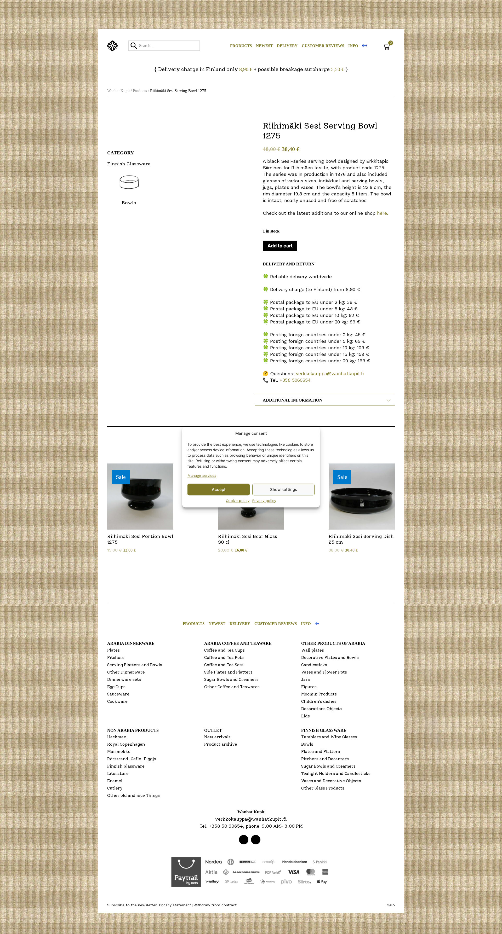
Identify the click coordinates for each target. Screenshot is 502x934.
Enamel (114, 780)
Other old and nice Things (133, 795)
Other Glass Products (322, 788)
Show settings (283, 489)
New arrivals (217, 736)
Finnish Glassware (126, 766)
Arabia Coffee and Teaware (238, 643)
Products (241, 46)
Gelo (391, 905)
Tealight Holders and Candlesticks (335, 773)
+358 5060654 (295, 380)
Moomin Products (319, 694)
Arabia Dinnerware (131, 643)
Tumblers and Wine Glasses (329, 736)
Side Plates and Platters (228, 672)
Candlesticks (314, 664)
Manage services (201, 475)
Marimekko (118, 751)
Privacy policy (264, 500)
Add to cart (280, 245)
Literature (118, 773)
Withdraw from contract (215, 905)
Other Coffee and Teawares (232, 686)
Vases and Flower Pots (324, 672)
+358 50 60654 (226, 826)
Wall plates (312, 650)
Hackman (116, 736)
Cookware (117, 701)
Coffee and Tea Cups (224, 650)
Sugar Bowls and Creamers (231, 679)
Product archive (220, 744)
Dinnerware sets (124, 679)
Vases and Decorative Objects (331, 780)
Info (353, 46)
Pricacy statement (175, 905)
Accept (219, 489)
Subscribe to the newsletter (132, 905)
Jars (305, 679)
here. (382, 213)
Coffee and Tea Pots (224, 657)
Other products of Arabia (333, 643)
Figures (309, 686)
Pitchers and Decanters (325, 758)
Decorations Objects (321, 708)
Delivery (287, 46)
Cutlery (115, 788)
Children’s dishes (318, 701)
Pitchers (115, 657)
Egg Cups (116, 686)
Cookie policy (237, 500)
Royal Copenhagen (126, 744)
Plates (113, 650)
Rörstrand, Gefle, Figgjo (131, 758)
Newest (264, 46)
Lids (305, 715)
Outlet (213, 730)
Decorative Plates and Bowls (330, 657)
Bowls (307, 744)
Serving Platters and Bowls (134, 664)
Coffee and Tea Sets (223, 664)
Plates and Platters (320, 751)
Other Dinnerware (126, 672)
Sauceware (118, 694)
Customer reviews (323, 46)
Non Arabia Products (133, 730)
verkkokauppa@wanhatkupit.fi (330, 373)
